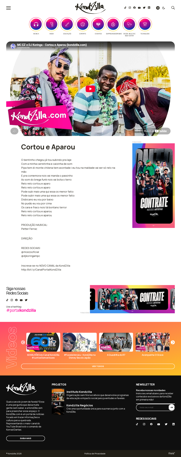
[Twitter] (144, 7)
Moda (51, 34)
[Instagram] (130, 7)
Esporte (82, 34)
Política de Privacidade (94, 453)
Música (36, 34)
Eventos (98, 34)
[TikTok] (125, 7)
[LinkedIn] (149, 7)
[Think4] (171, 453)
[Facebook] (134, 7)
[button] (173, 342)
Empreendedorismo (114, 34)
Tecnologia (144, 34)
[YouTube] (139, 7)
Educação (67, 34)
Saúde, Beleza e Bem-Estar (129, 35)
